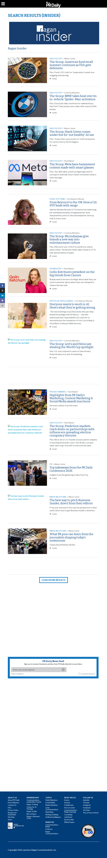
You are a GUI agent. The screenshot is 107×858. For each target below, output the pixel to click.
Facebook (87, 808)
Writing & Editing (51, 815)
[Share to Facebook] (2, 285)
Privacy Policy (13, 810)
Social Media (50, 803)
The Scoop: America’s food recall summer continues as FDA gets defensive (71, 65)
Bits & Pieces (31, 814)
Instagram (87, 805)
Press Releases (13, 803)
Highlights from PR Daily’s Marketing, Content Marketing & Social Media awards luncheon (71, 398)
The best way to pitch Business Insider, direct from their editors (71, 501)
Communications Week (51, 826)
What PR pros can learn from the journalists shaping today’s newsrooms (71, 537)
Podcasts (48, 829)
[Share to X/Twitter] (2, 290)
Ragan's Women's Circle (33, 817)
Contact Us (12, 805)
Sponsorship (69, 820)
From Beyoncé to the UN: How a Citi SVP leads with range (73, 204)
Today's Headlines (17, 674)
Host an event (69, 808)
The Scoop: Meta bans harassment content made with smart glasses (72, 165)
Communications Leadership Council (34, 801)
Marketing (49, 812)
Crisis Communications (51, 809)
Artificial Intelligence (61, 301)
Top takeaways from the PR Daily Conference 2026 (71, 469)
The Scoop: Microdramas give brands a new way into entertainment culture (69, 239)
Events (66, 800)
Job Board (68, 817)
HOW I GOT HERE (57, 199)
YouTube (86, 810)
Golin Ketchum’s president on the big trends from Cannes (72, 273)
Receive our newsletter (12, 814)
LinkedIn (86, 800)
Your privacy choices (91, 813)
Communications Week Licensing (70, 811)
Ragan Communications (51, 832)
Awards (67, 803)
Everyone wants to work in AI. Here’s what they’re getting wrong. (73, 305)
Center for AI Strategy (32, 808)
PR (51, 464)
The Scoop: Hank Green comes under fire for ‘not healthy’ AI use (72, 133)
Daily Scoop (56, 58)
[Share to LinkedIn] (2, 295)
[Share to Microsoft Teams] (2, 300)
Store (10, 820)
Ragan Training (32, 804)
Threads (86, 803)
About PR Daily (13, 800)
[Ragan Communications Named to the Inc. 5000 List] (88, 831)
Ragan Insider (17, 48)
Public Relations (51, 800)
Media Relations (58, 497)
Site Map (11, 817)
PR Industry (56, 268)
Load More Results (53, 580)
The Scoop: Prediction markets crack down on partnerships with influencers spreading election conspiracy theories (72, 430)
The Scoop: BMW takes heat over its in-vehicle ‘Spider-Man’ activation (73, 97)
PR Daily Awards (58, 392)
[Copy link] (2, 305)
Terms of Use (90, 674)
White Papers (69, 822)
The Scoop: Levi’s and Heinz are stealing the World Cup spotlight (71, 345)
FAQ (9, 808)
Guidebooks (69, 805)
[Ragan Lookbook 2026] (16, 825)
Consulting (68, 815)
